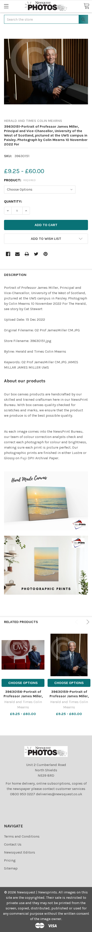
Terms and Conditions (22, 836)
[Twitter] (36, 254)
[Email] (17, 254)
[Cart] (86, 6)
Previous (77, 622)
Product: (20, 180)
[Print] (27, 254)
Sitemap (11, 868)
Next (87, 622)
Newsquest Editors (19, 852)
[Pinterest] (46, 254)
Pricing (10, 860)
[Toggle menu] (6, 6)
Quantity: (13, 201)
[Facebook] (8, 254)
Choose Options (23, 683)
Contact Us (12, 844)
